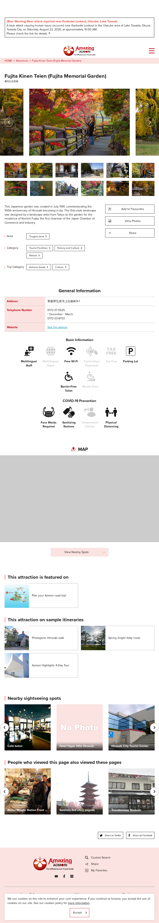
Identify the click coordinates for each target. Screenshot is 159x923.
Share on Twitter (113, 835)
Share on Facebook (142, 835)
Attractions (22, 60)
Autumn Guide (37, 267)
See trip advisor (57, 327)
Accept (77, 912)
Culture (59, 267)
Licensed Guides (56, 912)
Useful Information (102, 912)
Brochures (129, 894)
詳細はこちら (13, 770)
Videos (79, 894)
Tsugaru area (36, 236)
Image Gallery (29, 894)
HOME (8, 60)
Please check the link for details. (27, 33)
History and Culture (68, 248)
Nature (33, 255)
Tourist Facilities (38, 248)
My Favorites (99, 870)
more (8, 585)
